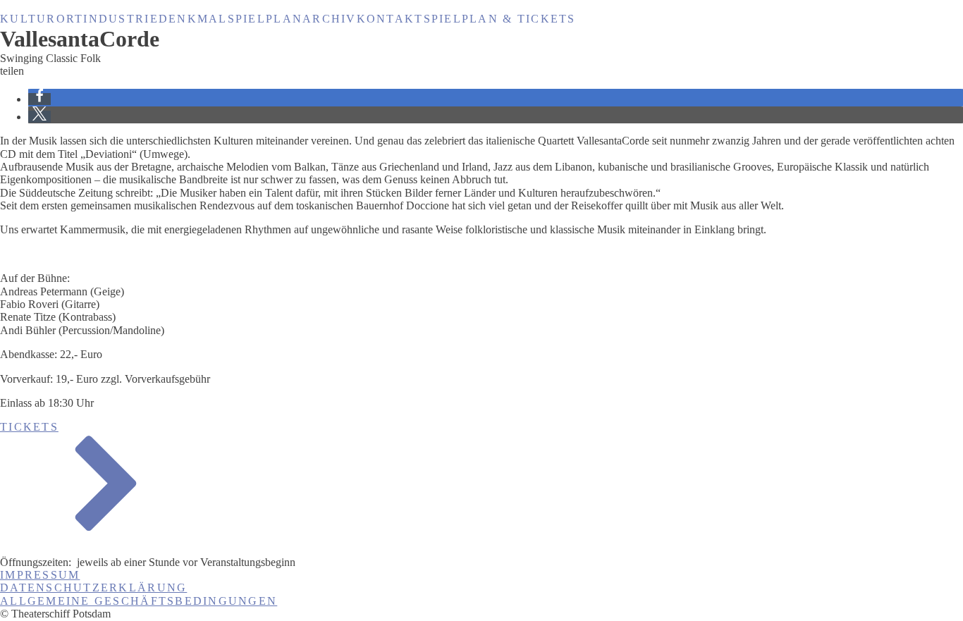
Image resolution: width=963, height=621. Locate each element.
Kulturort (41, 19)
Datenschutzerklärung (93, 588)
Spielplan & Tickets (500, 19)
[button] (39, 99)
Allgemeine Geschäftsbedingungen (138, 601)
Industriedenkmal (155, 19)
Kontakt (390, 19)
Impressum (40, 575)
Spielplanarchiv (292, 19)
